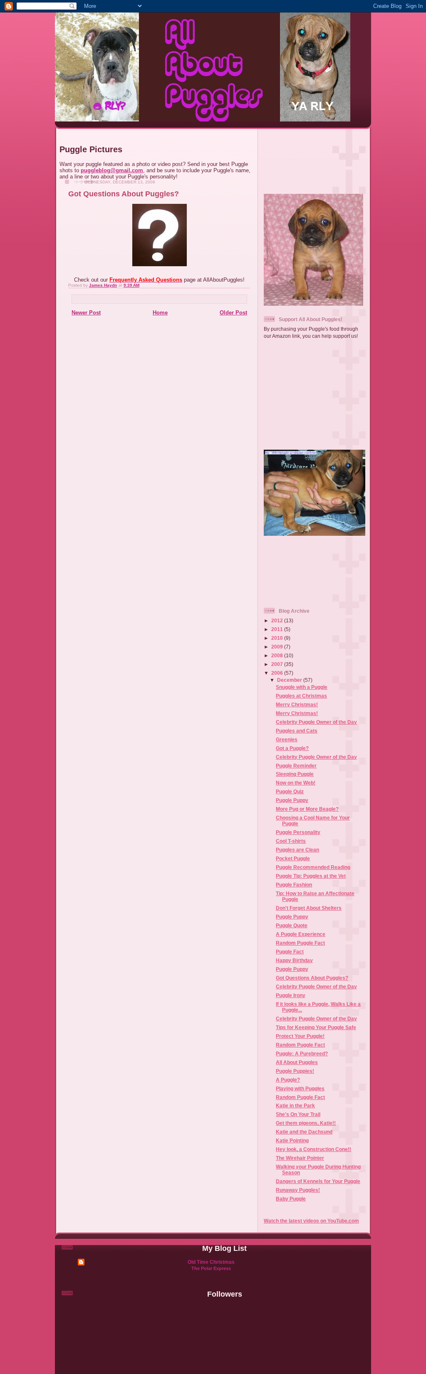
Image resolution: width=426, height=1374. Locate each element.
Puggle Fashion (294, 884)
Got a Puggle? (292, 748)
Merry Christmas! (297, 704)
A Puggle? (288, 1079)
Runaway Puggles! (298, 1190)
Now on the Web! (295, 782)
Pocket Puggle (293, 858)
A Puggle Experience (300, 934)
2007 (277, 664)
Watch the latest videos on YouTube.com (311, 1220)
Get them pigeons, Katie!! (306, 1123)
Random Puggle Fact (300, 943)
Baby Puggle (291, 1198)
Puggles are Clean (297, 849)
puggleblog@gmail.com (112, 170)
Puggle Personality (298, 832)
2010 (277, 638)
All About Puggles (297, 1062)
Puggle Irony (290, 995)
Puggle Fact (290, 951)
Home (160, 312)
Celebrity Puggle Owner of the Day (316, 722)
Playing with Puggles (300, 1088)
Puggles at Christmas (301, 695)
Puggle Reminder (296, 765)
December (290, 680)
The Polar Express (211, 1268)
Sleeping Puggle (295, 774)
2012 (277, 620)
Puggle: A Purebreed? (302, 1053)
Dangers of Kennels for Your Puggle (318, 1181)
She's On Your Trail (298, 1114)
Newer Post (86, 312)
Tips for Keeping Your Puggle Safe (316, 1027)
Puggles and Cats (296, 730)
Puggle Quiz (290, 791)
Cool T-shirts (291, 841)
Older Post (233, 312)
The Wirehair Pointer (300, 1158)
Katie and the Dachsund (304, 1131)
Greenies (286, 739)
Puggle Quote (291, 925)
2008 (277, 655)
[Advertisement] (315, 158)
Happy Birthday (294, 960)
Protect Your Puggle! (300, 1036)
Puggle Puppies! (295, 1071)
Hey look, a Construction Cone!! (313, 1149)
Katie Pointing (292, 1140)
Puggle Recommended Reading (313, 867)
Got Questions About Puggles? (312, 977)
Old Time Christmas (211, 1262)
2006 (277, 673)
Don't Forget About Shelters (309, 908)
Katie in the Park (295, 1105)
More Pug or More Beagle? (307, 809)
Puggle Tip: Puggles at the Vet (311, 876)
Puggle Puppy (292, 800)
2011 (277, 629)
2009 (277, 646)
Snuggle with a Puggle (301, 687)
